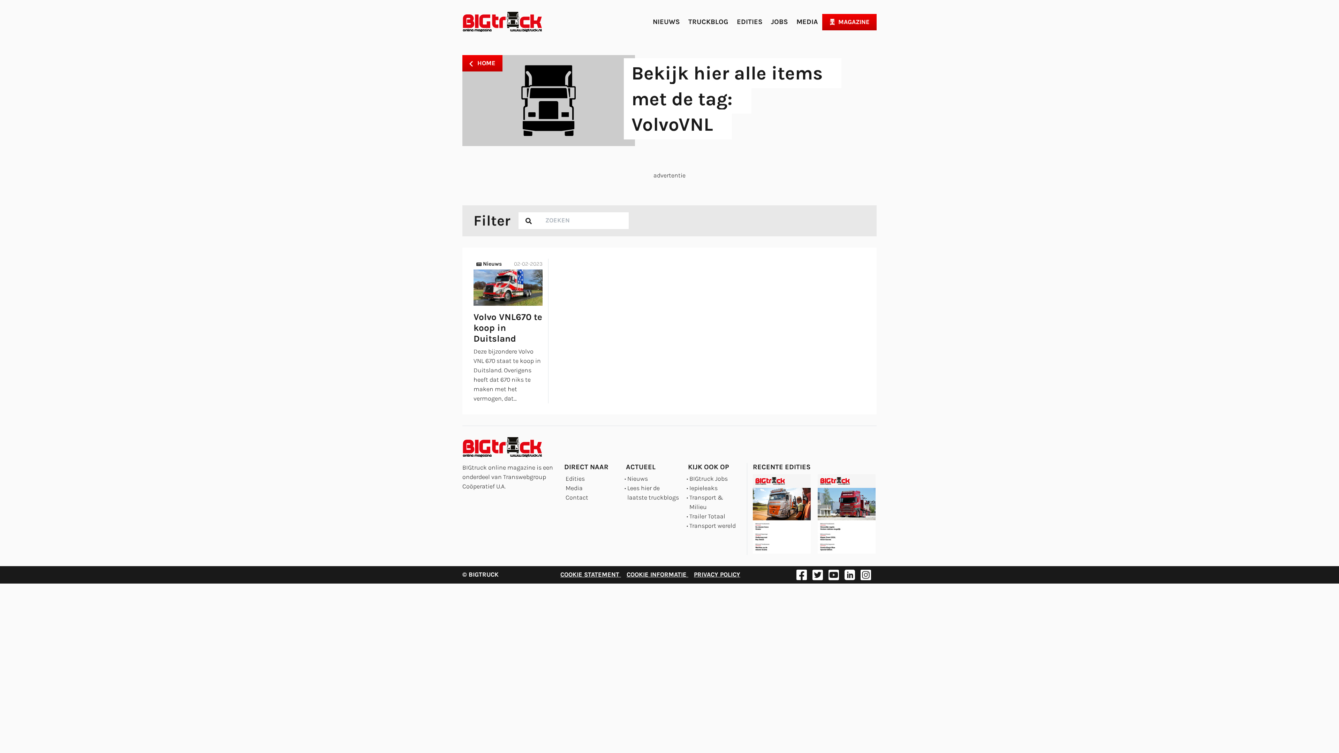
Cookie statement (590, 574)
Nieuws (666, 22)
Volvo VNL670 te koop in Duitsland (508, 328)
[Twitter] (817, 575)
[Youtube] (834, 575)
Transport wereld (712, 526)
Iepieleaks (703, 488)
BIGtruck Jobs (708, 478)
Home (485, 63)
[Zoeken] (529, 220)
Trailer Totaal (707, 516)
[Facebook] (801, 575)
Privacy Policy (717, 574)
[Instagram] (866, 575)
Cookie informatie (657, 574)
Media (807, 22)
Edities (750, 22)
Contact (577, 497)
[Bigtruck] (502, 22)
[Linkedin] (850, 575)
